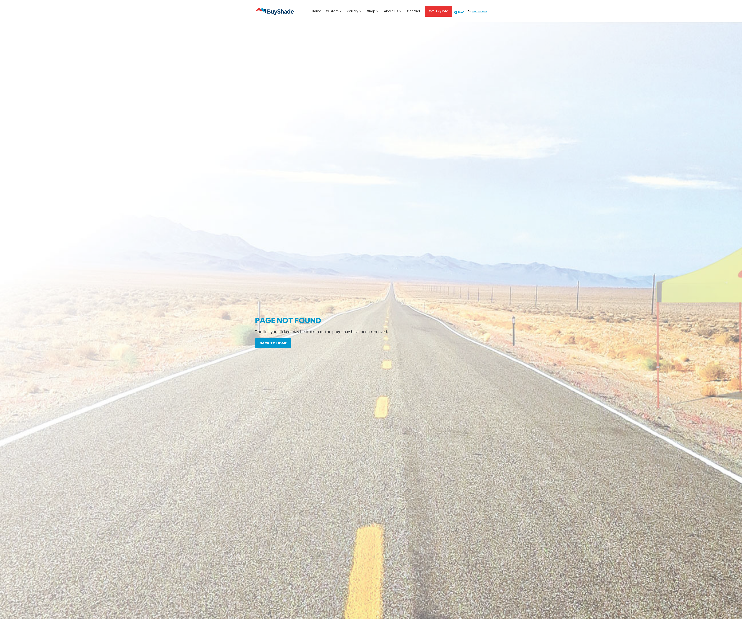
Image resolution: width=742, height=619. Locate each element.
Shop (371, 11)
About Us (391, 11)
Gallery (352, 11)
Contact (413, 11)
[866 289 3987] (469, 11)
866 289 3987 (479, 11)
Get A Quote (438, 11)
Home (316, 11)
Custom (332, 11)
